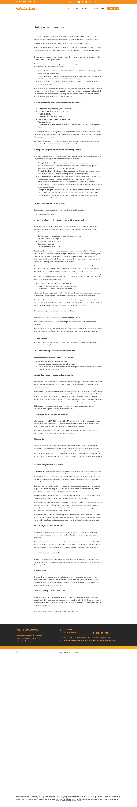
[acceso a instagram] (93, 632)
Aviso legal (63, 640)
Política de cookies (89, 640)
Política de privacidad (75, 640)
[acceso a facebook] (98, 632)
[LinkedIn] (86, 2)
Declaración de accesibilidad (106, 640)
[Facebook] (79, 2)
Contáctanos (99, 2)
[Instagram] (90, 2)
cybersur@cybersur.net (61, 119)
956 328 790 (22, 2)
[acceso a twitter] (102, 632)
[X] (82, 2)
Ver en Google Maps (23, 641)
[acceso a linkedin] (106, 632)
